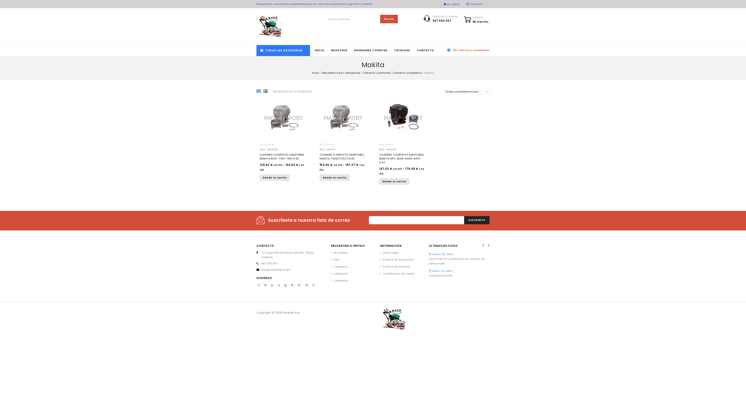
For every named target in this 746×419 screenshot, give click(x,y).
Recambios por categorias (341, 73)
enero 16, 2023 (442, 271)
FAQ (336, 259)
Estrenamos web (440, 275)
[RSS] (279, 285)
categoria (341, 266)
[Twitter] (265, 285)
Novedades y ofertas (371, 50)
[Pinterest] (292, 285)
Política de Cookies (396, 266)
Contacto (425, 50)
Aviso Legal (391, 253)
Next (488, 245)
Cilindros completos (407, 73)
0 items (478, 17)
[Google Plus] (299, 285)
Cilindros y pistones (377, 73)
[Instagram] (314, 285)
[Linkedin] (272, 285)
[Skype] (307, 285)
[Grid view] (259, 91)
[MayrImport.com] (271, 26)
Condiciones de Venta (398, 273)
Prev (483, 245)
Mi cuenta (341, 253)
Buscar (389, 19)
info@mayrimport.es (275, 270)
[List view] (266, 91)
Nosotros (339, 50)
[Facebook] (259, 285)
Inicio (319, 50)
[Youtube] (286, 285)
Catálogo (402, 50)
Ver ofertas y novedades (471, 50)
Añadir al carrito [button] (275, 177)
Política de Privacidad (398, 259)
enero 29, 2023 (442, 254)
